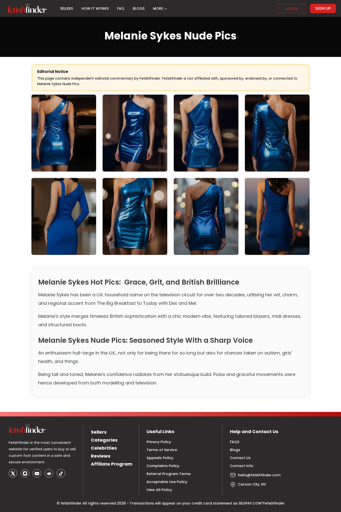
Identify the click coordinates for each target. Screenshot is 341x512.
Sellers (99, 432)
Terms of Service (162, 449)
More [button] (158, 8)
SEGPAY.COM (250, 503)
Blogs (235, 449)
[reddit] (49, 473)
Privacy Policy (159, 441)
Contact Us (240, 457)
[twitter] (13, 473)
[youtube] (37, 473)
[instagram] (25, 473)
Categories (104, 440)
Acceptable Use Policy (167, 481)
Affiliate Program (111, 464)
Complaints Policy (163, 465)
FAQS (234, 441)
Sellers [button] (66, 8)
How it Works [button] (95, 8)
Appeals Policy (160, 457)
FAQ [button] (120, 8)
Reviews (100, 456)
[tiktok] (61, 473)
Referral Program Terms (169, 473)
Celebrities (104, 448)
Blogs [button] (139, 8)
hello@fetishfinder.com (259, 475)
